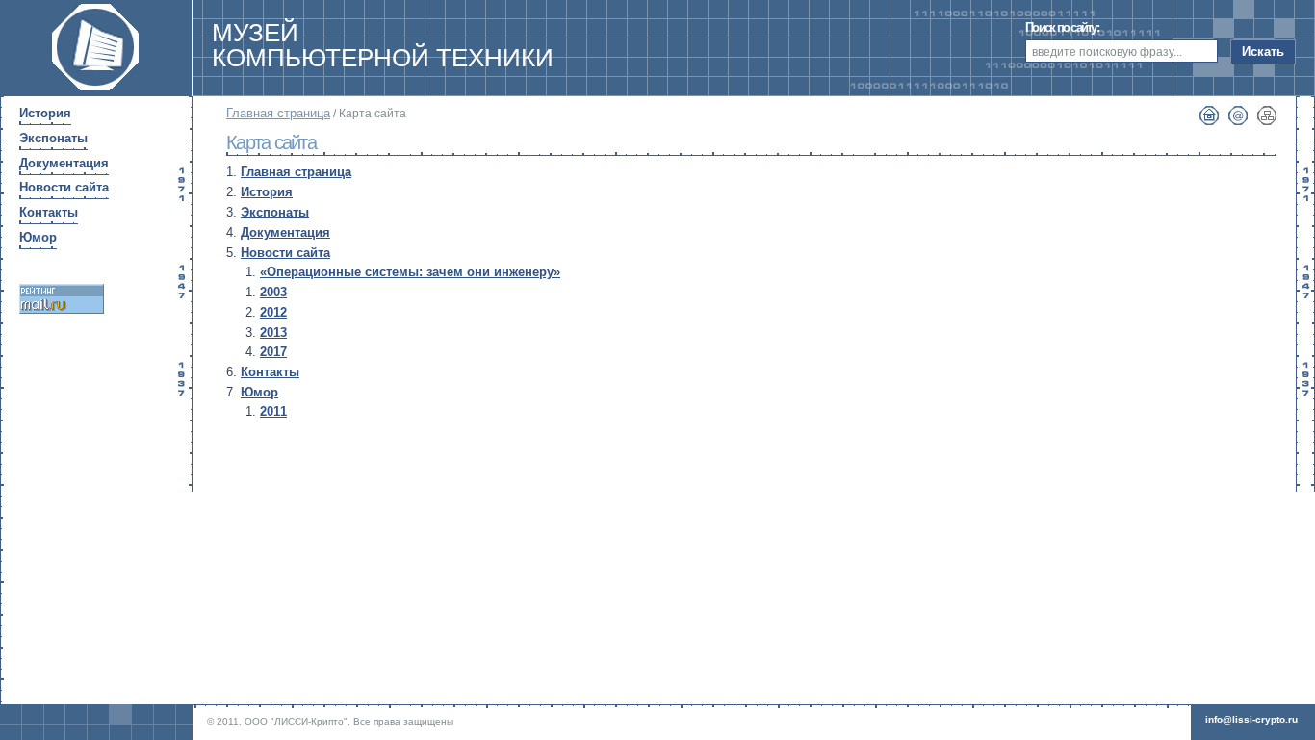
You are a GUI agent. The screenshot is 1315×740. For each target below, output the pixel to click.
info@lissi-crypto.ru (1251, 719)
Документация (285, 232)
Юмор (259, 392)
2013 (273, 332)
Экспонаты (275, 212)
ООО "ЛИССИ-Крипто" (296, 721)
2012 (273, 312)
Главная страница (278, 113)
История (267, 192)
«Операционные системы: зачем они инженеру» (410, 272)
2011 (273, 411)
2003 (273, 292)
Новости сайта (285, 252)
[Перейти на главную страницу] (96, 91)
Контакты (270, 372)
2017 (273, 351)
